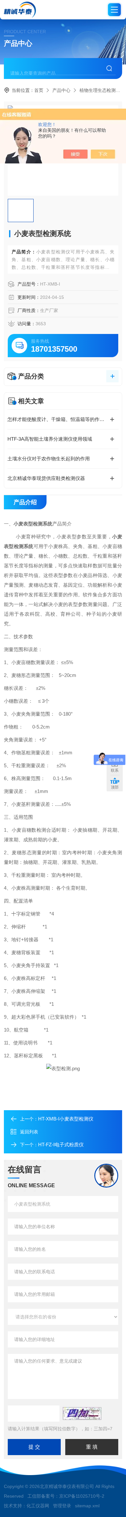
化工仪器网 (37, 1505)
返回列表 (29, 1131)
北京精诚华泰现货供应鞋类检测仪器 (46, 478)
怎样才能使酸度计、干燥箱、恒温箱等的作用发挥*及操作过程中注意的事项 (63, 419)
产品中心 (61, 90)
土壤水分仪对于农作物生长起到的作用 (48, 458)
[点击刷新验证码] (82, 1413)
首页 (38, 90)
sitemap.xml (87, 1505)
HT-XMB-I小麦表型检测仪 (65, 1118)
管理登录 (62, 1505)
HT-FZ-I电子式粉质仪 (61, 1144)
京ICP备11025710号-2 (81, 1496)
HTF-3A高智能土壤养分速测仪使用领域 (49, 439)
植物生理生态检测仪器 (102, 90)
